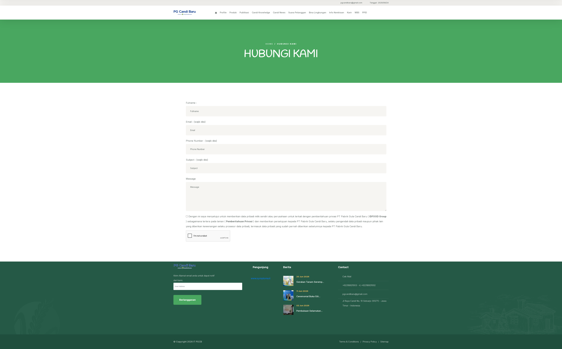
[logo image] (184, 12)
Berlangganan (187, 299)
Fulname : (191, 102)
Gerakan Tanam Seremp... (310, 282)
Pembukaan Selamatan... (309, 310)
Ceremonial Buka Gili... (308, 296)
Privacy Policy (370, 342)
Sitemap (384, 342)
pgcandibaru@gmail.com (351, 3)
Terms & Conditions (349, 342)
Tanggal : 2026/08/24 (379, 3)
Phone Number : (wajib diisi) (201, 140)
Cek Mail (346, 276)
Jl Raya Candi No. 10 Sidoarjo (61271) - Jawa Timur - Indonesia (364, 303)
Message (191, 178)
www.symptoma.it (260, 278)
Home (269, 44)
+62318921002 (368, 285)
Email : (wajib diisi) (196, 121)
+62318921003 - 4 (351, 285)
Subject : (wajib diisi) (197, 159)
